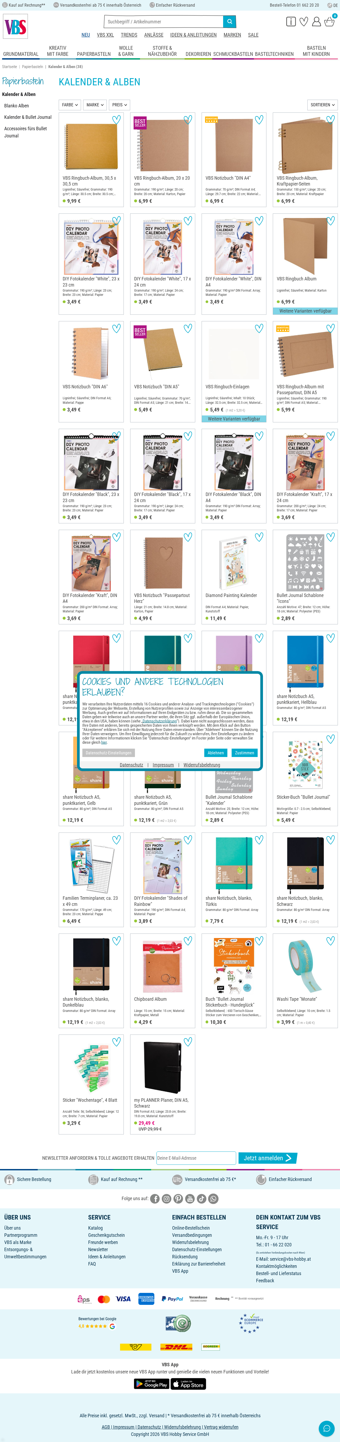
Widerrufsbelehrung (190, 1242)
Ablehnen (216, 752)
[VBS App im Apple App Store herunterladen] (188, 1383)
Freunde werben (103, 1242)
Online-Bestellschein (191, 1228)
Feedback (265, 1280)
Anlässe (153, 35)
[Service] (291, 21)
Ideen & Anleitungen (193, 35)
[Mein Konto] (316, 21)
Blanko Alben (16, 105)
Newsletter (98, 1249)
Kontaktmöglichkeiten (276, 1266)
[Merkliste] (304, 21)
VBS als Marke (17, 1242)
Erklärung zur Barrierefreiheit (198, 1264)
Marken (232, 35)
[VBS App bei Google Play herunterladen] (152, 1383)
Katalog (95, 1228)
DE (335, 5)
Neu (86, 35)
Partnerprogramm (20, 1235)
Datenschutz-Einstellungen (197, 1249)
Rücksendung (185, 1256)
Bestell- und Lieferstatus (278, 1273)
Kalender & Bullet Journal (28, 117)
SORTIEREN (320, 104)
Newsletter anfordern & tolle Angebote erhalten (98, 1158)
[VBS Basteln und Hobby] (15, 26)
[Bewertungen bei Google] (97, 1323)
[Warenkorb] (329, 21)
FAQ (92, 1264)
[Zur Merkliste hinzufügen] (116, 119)
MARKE (93, 104)
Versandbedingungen (192, 1235)
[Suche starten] (229, 21)
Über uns (12, 1228)
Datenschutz (131, 765)
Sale (253, 35)
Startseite (9, 66)
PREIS (117, 104)
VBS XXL (105, 35)
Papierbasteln (32, 66)
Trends (129, 35)
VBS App (180, 1271)
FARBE (67, 104)
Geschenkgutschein (106, 1235)
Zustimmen (244, 752)
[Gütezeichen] (178, 1323)
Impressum (163, 765)
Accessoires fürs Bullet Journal (25, 132)
